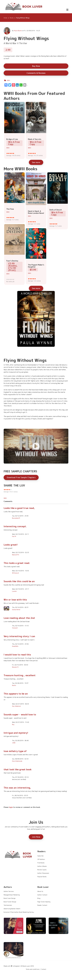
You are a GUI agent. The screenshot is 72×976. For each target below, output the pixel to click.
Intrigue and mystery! (16, 732)
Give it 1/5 (7, 153)
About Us (40, 891)
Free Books (40, 863)
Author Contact (42, 895)
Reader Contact (42, 905)
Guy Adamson (16, 706)
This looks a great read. (17, 563)
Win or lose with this (15, 599)
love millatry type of (15, 751)
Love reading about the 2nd (19, 618)
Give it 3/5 (10, 153)
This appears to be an (16, 693)
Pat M (14, 536)
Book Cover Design (9, 898)
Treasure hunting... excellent (20, 675)
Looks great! (11, 544)
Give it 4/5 (12, 153)
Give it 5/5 (13, 153)
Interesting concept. (15, 526)
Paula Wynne (18, 30)
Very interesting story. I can (19, 636)
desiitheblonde (17, 761)
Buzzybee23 (16, 518)
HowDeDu (15, 646)
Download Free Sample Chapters (21, 477)
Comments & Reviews (36, 73)
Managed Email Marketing (12, 895)
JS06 (13, 743)
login (11, 807)
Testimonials (8, 905)
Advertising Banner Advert (12, 909)
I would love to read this (17, 654)
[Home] (24, 7)
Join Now (36, 837)
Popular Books (41, 876)
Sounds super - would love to (20, 714)
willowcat (15, 573)
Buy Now (36, 66)
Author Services (9, 891)
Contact (43, 969)
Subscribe (40, 856)
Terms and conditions (32, 969)
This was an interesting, (17, 787)
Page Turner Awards (43, 902)
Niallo (14, 685)
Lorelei (14, 591)
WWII (8, 80)
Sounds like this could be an (19, 581)
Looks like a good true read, (19, 508)
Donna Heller (16, 610)
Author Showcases (43, 873)
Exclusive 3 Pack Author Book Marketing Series (18, 912)
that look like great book (18, 769)
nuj (13, 724)
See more (36, 162)
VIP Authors (41, 859)
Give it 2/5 (9, 153)
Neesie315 (15, 555)
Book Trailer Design (10, 902)
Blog (38, 898)
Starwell (15, 628)
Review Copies (41, 870)
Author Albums (42, 866)
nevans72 (15, 667)
